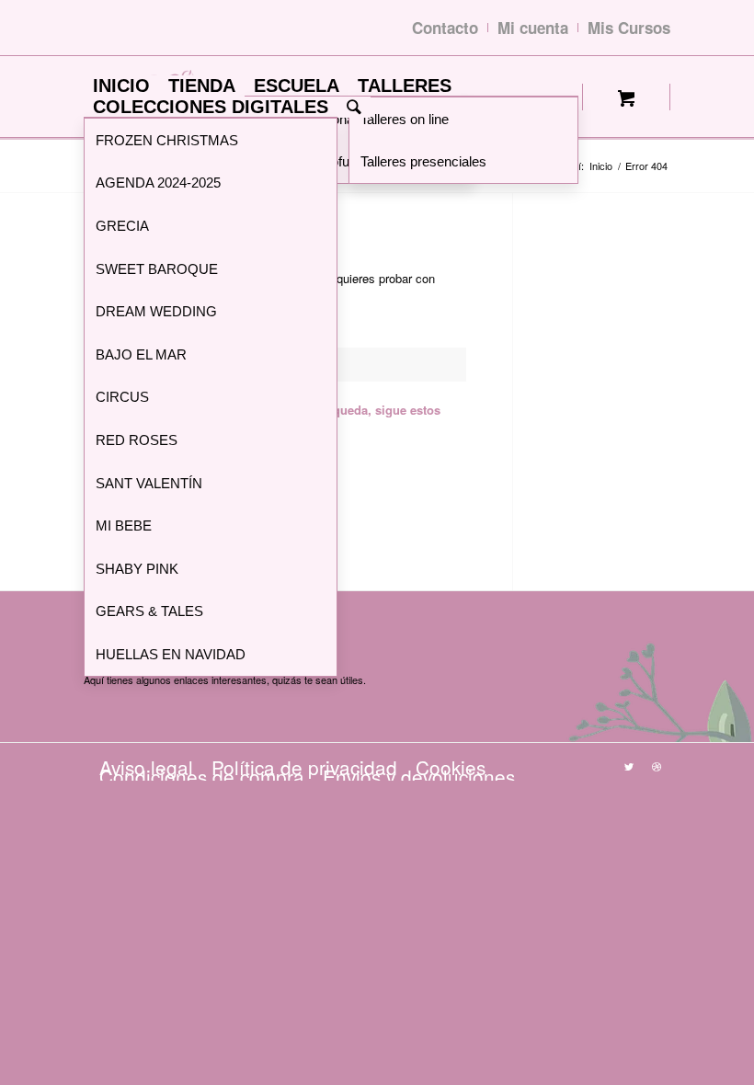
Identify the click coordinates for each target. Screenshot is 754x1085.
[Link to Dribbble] (656, 766)
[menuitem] (121, 86)
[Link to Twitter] (629, 766)
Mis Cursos (629, 28)
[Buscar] (354, 107)
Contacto (445, 28)
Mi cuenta (532, 28)
